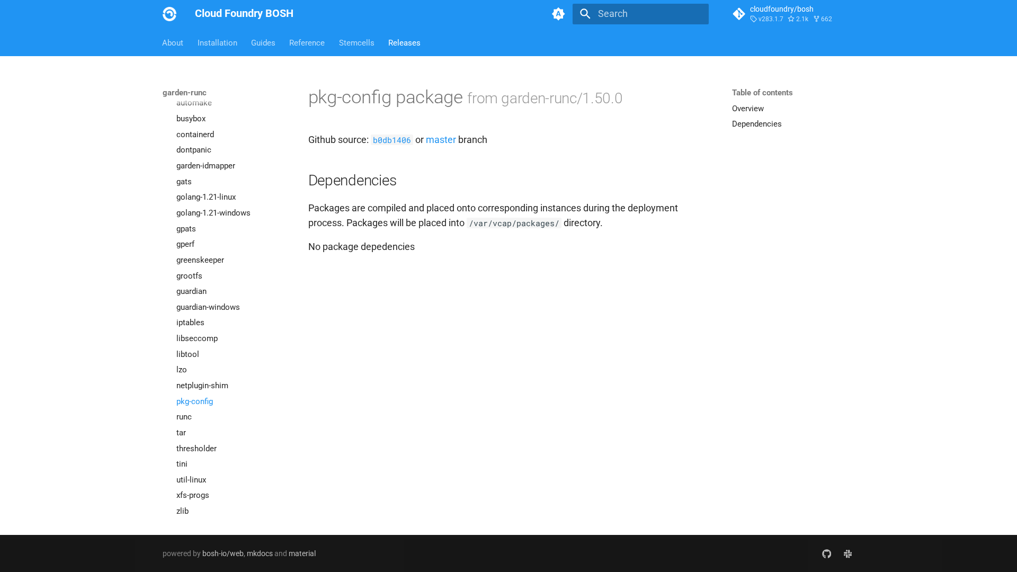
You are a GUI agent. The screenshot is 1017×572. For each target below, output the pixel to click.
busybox (191, 118)
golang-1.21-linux (206, 197)
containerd (195, 134)
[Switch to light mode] (558, 13)
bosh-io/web (223, 553)
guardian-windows (208, 307)
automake (194, 103)
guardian (191, 291)
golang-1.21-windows (213, 213)
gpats (186, 229)
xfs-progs (192, 495)
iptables (190, 322)
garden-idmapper (205, 166)
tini (182, 464)
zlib (182, 511)
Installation (217, 42)
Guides (263, 42)
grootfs (189, 276)
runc (184, 417)
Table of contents (762, 92)
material (302, 553)
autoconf (192, 87)
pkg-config (194, 401)
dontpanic (193, 150)
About (173, 42)
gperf (185, 244)
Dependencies (757, 124)
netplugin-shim (202, 385)
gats (184, 181)
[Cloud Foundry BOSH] (169, 13)
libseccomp (197, 338)
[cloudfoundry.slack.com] (847, 553)
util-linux (191, 480)
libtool (187, 354)
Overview (748, 108)
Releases (404, 42)
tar (181, 432)
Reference (307, 42)
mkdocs (260, 553)
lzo (181, 369)
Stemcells (356, 42)
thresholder (196, 448)
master (441, 140)
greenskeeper (200, 260)
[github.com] (826, 553)
